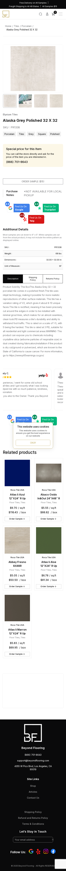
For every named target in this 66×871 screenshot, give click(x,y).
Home (8, 26)
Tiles (16, 26)
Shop (33, 785)
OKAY (33, 442)
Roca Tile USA (17, 490)
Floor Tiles (14, 502)
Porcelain (27, 26)
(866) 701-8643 (33, 754)
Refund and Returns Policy (33, 818)
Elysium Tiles (10, 114)
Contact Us (33, 797)
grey (31, 134)
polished (54, 134)
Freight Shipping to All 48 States (24, 6)
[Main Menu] (60, 14)
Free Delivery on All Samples (33, 3)
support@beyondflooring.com (33, 760)
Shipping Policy (33, 812)
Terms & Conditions (33, 823)
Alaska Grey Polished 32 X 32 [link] (21, 29)
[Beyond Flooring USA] (5, 13)
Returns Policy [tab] (52, 278)
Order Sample (16, 519)
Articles (33, 791)
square (42, 134)
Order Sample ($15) (33, 181)
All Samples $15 (49, 6)
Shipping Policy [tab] (33, 278)
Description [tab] (13, 278)
